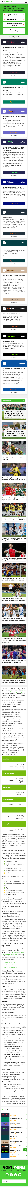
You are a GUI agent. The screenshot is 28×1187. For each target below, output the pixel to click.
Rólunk (10, 1170)
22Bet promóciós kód (10, 962)
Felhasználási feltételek (21, 1170)
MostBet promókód (9, 965)
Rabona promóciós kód (10, 967)
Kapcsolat (3, 1170)
